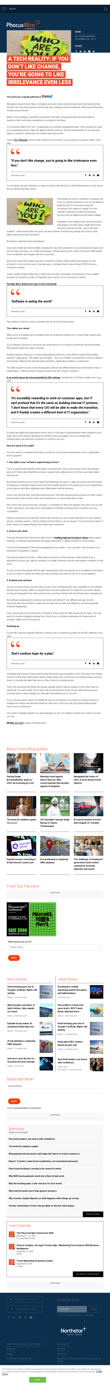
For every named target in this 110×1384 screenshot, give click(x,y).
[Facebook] (8, 1317)
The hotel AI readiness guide (21, 819)
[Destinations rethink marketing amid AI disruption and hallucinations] (96, 992)
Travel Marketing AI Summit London (34, 1261)
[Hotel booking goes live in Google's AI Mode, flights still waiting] (46, 992)
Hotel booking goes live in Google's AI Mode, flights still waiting (22, 989)
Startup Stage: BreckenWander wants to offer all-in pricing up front (20, 779)
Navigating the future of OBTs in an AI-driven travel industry (87, 779)
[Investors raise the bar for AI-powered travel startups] (46, 1063)
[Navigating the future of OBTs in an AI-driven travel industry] (88, 763)
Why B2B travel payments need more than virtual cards (36, 1176)
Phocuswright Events (26, 1309)
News (78, 32)
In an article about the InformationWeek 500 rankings (34, 377)
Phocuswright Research (26, 1299)
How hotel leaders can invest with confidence (72, 1061)
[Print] (94, 51)
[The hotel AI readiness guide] (21, 806)
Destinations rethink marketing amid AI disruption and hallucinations (72, 989)
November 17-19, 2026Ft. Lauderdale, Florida (26, 1237)
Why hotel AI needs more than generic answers (33, 1191)
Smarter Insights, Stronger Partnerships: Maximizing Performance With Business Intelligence (57, 1247)
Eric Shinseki (21, 140)
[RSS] (25, 1317)
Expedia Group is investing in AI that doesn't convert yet (21, 861)
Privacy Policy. (36, 1108)
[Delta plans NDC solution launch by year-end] (96, 1047)
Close (37, 1380)
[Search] (106, 9)
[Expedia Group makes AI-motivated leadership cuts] (46, 1028)
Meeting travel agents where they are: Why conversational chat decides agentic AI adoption (54, 781)
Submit (93, 1309)
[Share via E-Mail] (89, 51)
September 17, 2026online (24, 1252)
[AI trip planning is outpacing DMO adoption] (55, 846)
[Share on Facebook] (76, 51)
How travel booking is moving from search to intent (35, 1168)
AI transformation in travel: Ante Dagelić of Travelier (87, 821)
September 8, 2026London (24, 1265)
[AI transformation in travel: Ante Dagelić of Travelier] (88, 806)
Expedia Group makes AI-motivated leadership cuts (20, 1025)
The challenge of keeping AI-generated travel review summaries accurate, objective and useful (88, 864)
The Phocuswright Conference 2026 (34, 1233)
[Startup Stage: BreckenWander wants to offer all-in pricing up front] (21, 763)
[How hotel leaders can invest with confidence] (96, 1065)
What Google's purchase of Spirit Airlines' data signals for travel (21, 1008)
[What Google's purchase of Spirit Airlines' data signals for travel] (46, 1011)
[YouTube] (31, 1317)
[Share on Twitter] (80, 51)
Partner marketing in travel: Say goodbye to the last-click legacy (41, 1205)
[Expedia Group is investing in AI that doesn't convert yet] (21, 846)
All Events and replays (88, 1274)
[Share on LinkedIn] (85, 51)
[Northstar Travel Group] (74, 1331)
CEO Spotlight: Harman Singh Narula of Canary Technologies (54, 822)
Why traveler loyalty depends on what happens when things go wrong (44, 1198)
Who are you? (17, 723)
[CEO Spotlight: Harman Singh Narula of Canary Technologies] (55, 806)
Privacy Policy (89, 1315)
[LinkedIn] (14, 1317)
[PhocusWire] (23, 25)
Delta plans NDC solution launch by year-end (70, 1043)
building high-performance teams (71, 537)
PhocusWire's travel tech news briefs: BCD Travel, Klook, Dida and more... (70, 1008)
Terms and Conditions (21, 1108)
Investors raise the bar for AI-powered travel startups (21, 1060)
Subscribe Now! (68, 1300)
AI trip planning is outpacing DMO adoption (54, 861)
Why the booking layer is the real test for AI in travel (35, 1183)
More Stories (93, 1214)
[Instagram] (19, 1317)
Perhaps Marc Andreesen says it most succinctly (31, 284)
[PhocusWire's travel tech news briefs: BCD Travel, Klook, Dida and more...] (96, 1011)
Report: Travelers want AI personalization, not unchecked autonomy (43, 1161)
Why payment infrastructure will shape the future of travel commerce (44, 1154)
